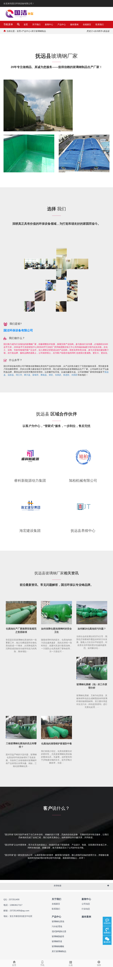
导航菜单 (8, 24)
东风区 (58, 375)
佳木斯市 (98, 31)
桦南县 (44, 375)
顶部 (99, 965)
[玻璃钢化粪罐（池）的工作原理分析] (91, 668)
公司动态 (86, 904)
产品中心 (62, 24)
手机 (42, 965)
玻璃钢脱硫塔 (58, 936)
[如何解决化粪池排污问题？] (91, 612)
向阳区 (75, 375)
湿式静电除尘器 (59, 931)
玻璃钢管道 (57, 941)
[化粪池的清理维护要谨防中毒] (56, 727)
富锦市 (35, 375)
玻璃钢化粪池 (58, 921)
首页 (26, 24)
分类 (71, 965)
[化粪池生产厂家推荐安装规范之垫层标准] (21, 612)
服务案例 (74, 24)
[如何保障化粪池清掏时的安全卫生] (56, 612)
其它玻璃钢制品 (38, 31)
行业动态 (86, 909)
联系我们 (99, 24)
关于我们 (36, 24)
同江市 (19, 375)
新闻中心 (49, 24)
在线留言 (87, 24)
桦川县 (27, 375)
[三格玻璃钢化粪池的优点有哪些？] (21, 727)
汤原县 (11, 375)
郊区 (51, 375)
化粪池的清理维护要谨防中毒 (56, 743)
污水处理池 (57, 926)
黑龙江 (90, 31)
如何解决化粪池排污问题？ (92, 628)
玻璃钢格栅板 (58, 946)
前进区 (66, 375)
